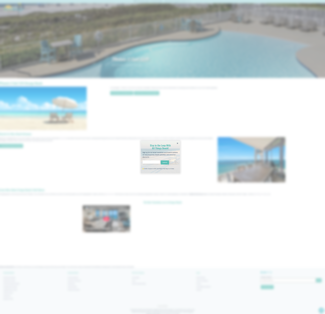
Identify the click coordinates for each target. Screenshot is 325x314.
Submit (164, 162)
